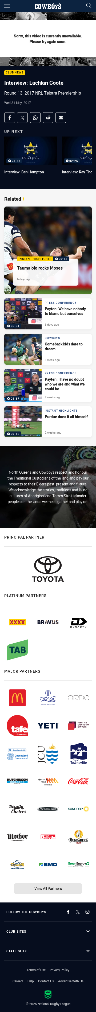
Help (30, 981)
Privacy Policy (59, 970)
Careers (18, 981)
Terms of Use (36, 970)
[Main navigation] (7, 6)
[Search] (89, 5)
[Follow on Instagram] (87, 912)
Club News (14, 73)
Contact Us (46, 981)
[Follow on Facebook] (68, 912)
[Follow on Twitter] (78, 912)
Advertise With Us (70, 981)
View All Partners (48, 888)
